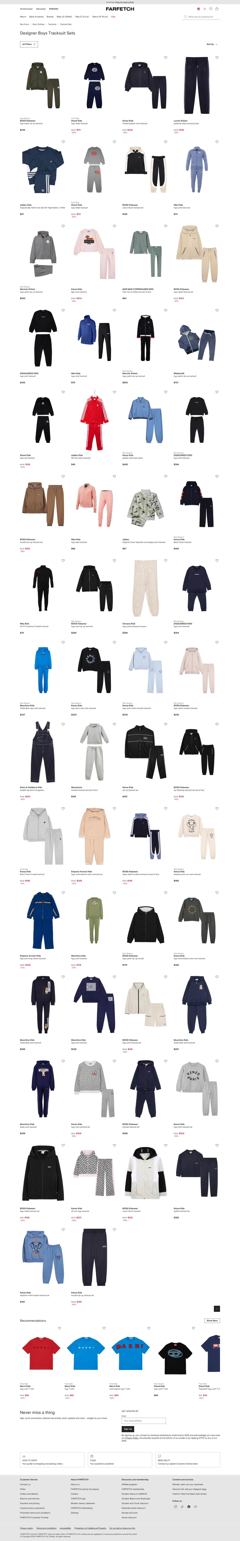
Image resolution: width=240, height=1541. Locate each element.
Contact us (25, 1484)
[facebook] (189, 1507)
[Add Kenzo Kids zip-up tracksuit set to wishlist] (166, 724)
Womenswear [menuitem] (26, 9)
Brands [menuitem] (50, 17)
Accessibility (65, 1528)
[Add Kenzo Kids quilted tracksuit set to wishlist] (217, 1145)
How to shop (29, 1460)
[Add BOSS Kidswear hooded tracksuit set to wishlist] (166, 1061)
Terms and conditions (46, 1528)
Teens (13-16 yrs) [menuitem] (100, 17)
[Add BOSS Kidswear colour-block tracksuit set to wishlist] (166, 142)
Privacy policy (26, 1528)
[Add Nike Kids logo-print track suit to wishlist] (217, 142)
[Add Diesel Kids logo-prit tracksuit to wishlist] (63, 392)
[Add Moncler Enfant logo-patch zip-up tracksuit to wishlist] (63, 226)
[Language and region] (199, 9)
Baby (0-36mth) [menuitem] (64, 17)
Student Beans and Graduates (136, 1499)
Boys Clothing (38, 24)
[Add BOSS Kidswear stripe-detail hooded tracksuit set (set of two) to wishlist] (166, 808)
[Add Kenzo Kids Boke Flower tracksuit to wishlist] (217, 476)
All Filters (27, 44)
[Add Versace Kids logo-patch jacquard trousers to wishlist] (166, 561)
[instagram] (175, 1507)
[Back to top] (217, 1309)
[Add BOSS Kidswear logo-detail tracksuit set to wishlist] (217, 226)
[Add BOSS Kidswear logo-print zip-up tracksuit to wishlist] (114, 561)
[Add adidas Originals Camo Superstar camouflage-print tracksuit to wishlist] (166, 476)
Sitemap (74, 1513)
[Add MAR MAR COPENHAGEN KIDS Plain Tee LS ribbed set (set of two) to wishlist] (166, 226)
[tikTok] (182, 1507)
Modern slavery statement (83, 1503)
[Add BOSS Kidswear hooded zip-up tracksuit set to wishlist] (63, 476)
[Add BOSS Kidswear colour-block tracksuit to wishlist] (166, 1145)
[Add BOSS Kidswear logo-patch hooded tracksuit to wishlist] (217, 642)
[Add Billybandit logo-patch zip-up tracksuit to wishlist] (217, 310)
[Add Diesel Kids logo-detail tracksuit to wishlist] (114, 58)
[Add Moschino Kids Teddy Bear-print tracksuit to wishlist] (63, 977)
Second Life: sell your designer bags (189, 1489)
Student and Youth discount (135, 1503)
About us (75, 1484)
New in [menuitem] (23, 17)
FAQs (93, 1460)
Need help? (164, 1460)
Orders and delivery (29, 1494)
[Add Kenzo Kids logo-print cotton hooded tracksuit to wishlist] (166, 642)
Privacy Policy (131, 1438)
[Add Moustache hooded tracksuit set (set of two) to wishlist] (114, 724)
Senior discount (129, 1517)
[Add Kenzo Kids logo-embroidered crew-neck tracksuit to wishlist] (217, 893)
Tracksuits (52, 24)
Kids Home (24, 24)
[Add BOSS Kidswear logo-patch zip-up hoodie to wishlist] (166, 893)
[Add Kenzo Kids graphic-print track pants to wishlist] (166, 392)
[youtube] (195, 1507)
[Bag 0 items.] (217, 9)
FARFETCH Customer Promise (34, 1517)
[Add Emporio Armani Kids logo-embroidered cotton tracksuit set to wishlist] (114, 808)
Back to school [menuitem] (36, 17)
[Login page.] (205, 9)
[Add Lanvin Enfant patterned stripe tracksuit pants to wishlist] (217, 58)
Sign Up (128, 1429)
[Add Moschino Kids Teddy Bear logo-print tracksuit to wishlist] (63, 642)
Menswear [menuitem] (41, 9)
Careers (74, 1494)
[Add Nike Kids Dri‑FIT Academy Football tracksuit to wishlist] (63, 561)
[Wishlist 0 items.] (211, 9)
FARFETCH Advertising (81, 1508)
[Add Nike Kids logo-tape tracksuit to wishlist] (114, 476)
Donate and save (129, 1513)
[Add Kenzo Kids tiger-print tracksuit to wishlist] (114, 226)
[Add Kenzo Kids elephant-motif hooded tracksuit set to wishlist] (63, 1230)
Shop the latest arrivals (124, 2)
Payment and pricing (29, 1503)
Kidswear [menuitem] (53, 9)
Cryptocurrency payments (32, 1508)
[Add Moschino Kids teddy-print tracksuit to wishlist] (63, 1061)
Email (124, 1416)
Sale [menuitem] (113, 17)
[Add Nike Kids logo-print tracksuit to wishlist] (114, 310)
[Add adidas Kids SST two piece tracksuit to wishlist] (114, 392)
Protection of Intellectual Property (90, 1528)
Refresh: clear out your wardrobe (187, 1484)
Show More (212, 1321)
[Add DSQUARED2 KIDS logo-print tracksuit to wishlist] (63, 310)
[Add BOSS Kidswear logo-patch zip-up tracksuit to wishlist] (63, 58)
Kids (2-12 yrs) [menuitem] (82, 17)
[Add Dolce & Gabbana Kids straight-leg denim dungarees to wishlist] (63, 724)
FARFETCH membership (133, 1489)
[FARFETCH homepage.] (120, 9)
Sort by (210, 44)
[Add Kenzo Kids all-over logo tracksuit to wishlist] (114, 1145)
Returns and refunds (29, 1499)
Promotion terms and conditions (35, 1513)
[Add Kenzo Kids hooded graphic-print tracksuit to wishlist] (166, 58)
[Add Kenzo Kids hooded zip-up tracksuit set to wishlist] (114, 1230)
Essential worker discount (133, 1508)
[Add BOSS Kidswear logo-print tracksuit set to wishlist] (166, 977)
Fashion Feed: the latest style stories (189, 1494)
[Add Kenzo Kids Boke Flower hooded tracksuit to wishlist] (63, 808)
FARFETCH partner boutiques (85, 1489)
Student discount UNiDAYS (134, 1494)
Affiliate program (129, 1484)
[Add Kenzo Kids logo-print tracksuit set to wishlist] (114, 1061)
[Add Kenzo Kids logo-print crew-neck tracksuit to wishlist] (114, 642)
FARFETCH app (78, 1499)
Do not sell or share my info (122, 1528)
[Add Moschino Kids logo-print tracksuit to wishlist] (114, 893)
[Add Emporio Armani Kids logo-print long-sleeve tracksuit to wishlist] (63, 893)
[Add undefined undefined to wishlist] (59, 1328)
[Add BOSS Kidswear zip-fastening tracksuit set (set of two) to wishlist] (217, 724)
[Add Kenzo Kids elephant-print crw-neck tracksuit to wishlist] (217, 808)
